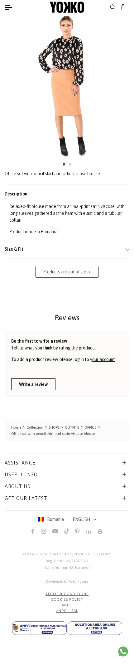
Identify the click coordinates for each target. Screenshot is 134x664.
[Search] (113, 7)
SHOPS (54, 427)
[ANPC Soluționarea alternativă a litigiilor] (39, 628)
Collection (34, 427)
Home (16, 427)
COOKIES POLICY (67, 599)
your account (102, 359)
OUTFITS (72, 427)
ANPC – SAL (67, 611)
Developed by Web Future (67, 581)
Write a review (33, 384)
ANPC (67, 605)
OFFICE (90, 427)
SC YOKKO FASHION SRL (64, 554)
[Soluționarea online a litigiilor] (95, 628)
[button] (64, 164)
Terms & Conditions (67, 594)
